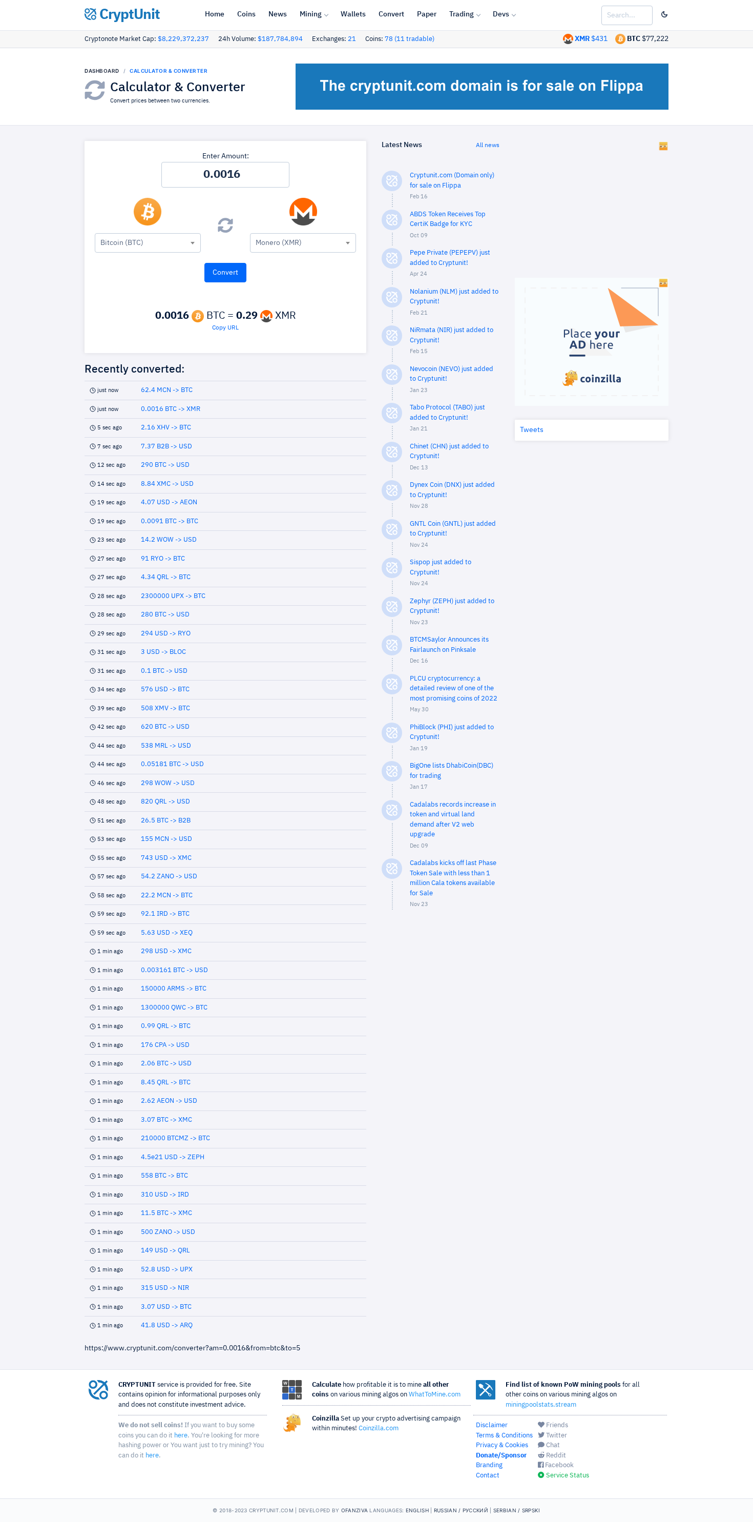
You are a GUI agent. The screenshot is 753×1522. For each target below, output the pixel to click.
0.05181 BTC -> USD (172, 764)
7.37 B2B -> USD (166, 446)
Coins (246, 14)
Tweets (531, 430)
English (417, 1510)
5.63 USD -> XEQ (167, 933)
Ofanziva (354, 1510)
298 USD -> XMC (166, 951)
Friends (556, 1425)
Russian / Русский (461, 1510)
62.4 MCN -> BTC (167, 390)
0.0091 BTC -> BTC (169, 521)
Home (214, 14)
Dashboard (102, 71)
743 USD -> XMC (166, 858)
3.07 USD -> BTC (166, 1307)
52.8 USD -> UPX (167, 1269)
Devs (501, 14)
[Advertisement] (441, 1081)
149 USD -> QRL (165, 1250)
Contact (487, 1475)
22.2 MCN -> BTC (167, 895)
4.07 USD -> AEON (169, 502)
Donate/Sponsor (501, 1455)
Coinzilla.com (379, 1428)
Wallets (353, 14)
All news (487, 145)
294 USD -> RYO (166, 633)
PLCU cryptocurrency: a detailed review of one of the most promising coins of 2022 (453, 688)
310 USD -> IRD (165, 1194)
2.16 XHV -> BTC (166, 427)
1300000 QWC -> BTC (174, 1007)
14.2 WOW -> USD (169, 540)
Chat (552, 1445)
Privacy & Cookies (502, 1445)
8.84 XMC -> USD (167, 484)
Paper (426, 14)
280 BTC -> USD (165, 614)
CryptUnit (128, 15)
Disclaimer (492, 1425)
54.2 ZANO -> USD (169, 876)
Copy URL (225, 328)
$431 (591, 39)
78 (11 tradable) (409, 39)
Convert (391, 14)
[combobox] (148, 243)
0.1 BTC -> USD (164, 671)
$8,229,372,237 (183, 39)
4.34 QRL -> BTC (166, 577)
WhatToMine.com (435, 1394)
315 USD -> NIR (165, 1288)
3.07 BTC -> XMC (166, 1120)
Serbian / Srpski (516, 1510)
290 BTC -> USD (165, 465)
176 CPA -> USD (165, 1045)
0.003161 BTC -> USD (174, 970)
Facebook (558, 1465)
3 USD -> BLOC (163, 652)
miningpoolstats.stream (541, 1405)
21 (352, 39)
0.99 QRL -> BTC (166, 1026)
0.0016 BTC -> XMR (170, 409)
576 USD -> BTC (165, 689)
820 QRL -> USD (165, 801)
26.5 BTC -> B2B (166, 820)
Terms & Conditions (504, 1435)
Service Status (567, 1475)
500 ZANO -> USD (168, 1232)
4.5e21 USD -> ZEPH (172, 1157)
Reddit (555, 1455)
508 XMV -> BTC (165, 708)
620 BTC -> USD (165, 727)
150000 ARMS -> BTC (173, 988)
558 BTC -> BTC (164, 1176)
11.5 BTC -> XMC (166, 1213)
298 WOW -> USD (168, 783)
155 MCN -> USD (166, 839)
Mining (311, 14)
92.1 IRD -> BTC (165, 914)
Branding (489, 1465)
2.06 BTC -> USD (166, 1063)
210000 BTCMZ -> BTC (175, 1138)
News (277, 14)
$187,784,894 (280, 39)
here (180, 1435)
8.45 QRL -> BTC (166, 1082)
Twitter (556, 1435)
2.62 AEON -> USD (169, 1101)
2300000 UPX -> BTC (173, 596)
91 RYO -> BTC (163, 559)
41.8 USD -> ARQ (167, 1325)
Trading (461, 14)
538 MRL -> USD (166, 746)
